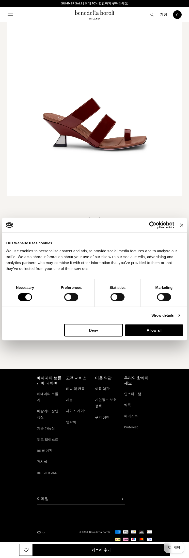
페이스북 (131, 416)
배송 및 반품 (75, 389)
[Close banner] (181, 225)
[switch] (71, 297)
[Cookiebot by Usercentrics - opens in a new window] (152, 225)
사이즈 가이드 (76, 411)
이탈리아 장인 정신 (47, 414)
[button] (9, 14)
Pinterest (131, 427)
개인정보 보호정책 (105, 403)
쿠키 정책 (102, 417)
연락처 (71, 422)
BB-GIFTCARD (47, 473)
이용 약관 (102, 389)
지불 (69, 400)
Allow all (154, 330)
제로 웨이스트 (47, 440)
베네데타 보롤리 (47, 397)
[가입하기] (119, 499)
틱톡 (127, 405)
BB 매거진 (44, 451)
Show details (162, 315)
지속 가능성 (46, 428)
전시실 (42, 462)
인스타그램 (132, 394)
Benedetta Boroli (99, 532)
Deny (93, 330)
